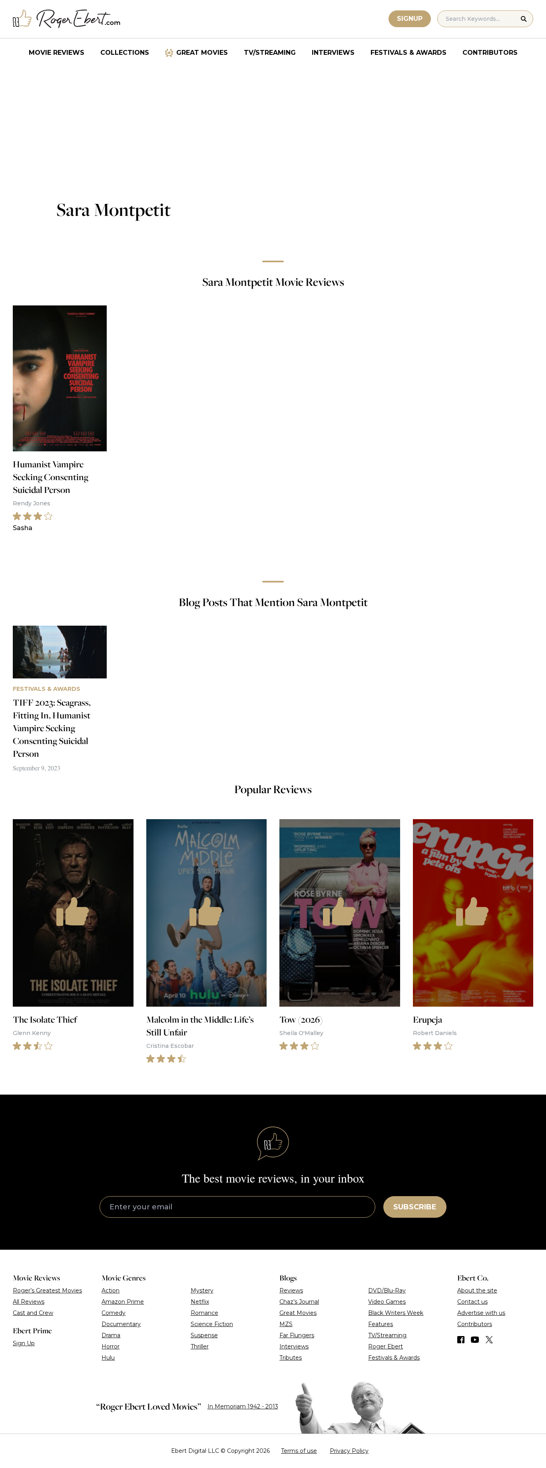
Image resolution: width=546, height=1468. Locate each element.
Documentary (121, 1324)
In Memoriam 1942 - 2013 (242, 1406)
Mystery (202, 1290)
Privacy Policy (349, 1450)
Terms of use (299, 1450)
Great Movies (202, 52)
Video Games (387, 1301)
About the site (477, 1290)
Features (380, 1324)
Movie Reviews (56, 52)
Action (111, 1290)
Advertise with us (481, 1312)
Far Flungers (296, 1335)
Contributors (490, 52)
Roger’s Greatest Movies (47, 1290)
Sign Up (24, 1343)
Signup (409, 18)
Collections (124, 52)
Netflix (200, 1301)
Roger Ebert (385, 1346)
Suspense (204, 1335)
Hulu (108, 1357)
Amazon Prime (123, 1301)
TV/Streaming (270, 52)
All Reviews (28, 1301)
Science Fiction (212, 1324)
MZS (286, 1324)
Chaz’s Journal (299, 1301)
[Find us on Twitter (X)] (489, 1339)
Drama (111, 1335)
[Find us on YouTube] (475, 1339)
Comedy (114, 1312)
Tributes (290, 1357)
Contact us (472, 1301)
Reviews (291, 1290)
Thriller (200, 1346)
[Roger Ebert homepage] (67, 19)
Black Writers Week (395, 1312)
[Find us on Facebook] (460, 1339)
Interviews (333, 52)
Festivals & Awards (408, 52)
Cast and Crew (33, 1312)
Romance (204, 1312)
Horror (111, 1346)
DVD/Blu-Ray (387, 1290)
